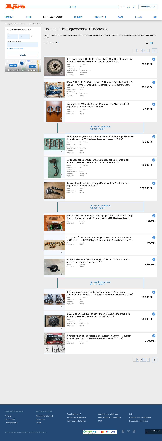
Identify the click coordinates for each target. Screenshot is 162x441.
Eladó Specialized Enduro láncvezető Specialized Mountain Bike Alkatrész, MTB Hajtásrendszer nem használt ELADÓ (98, 161)
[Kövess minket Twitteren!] (128, 431)
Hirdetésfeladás (148, 7)
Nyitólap (7, 24)
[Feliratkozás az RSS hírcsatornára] (134, 431)
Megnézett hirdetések (44, 416)
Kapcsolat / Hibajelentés (76, 418)
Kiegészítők (100, 17)
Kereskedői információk (138, 421)
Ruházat (78, 17)
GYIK (100, 421)
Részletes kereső (74, 414)
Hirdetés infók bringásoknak (140, 418)
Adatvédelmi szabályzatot (108, 414)
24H (155, 17)
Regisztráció (10, 419)
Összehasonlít (155, 431)
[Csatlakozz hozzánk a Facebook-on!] (123, 431)
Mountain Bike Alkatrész (34, 24)
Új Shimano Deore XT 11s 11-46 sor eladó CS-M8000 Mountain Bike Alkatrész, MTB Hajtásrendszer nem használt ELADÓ (99, 60)
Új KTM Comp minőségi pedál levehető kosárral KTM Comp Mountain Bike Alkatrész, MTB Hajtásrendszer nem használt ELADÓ (99, 293)
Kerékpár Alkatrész (19, 24)
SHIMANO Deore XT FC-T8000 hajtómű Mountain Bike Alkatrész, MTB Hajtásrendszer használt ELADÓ (98, 260)
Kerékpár (9, 17)
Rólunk (38, 423)
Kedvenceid (40, 419)
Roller (138, 17)
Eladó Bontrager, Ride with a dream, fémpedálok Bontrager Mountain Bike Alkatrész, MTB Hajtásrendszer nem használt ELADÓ (100, 138)
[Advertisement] (100, 384)
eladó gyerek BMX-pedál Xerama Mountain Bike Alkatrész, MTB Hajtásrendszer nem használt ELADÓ (97, 105)
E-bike (28, 17)
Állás (120, 17)
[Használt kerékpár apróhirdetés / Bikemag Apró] (15, 9)
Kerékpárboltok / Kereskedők (109, 418)
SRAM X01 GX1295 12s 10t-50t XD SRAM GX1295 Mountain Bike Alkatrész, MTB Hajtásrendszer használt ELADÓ (98, 315)
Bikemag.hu (42, 432)
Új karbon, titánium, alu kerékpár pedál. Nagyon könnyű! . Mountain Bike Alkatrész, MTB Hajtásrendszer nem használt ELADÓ (98, 337)
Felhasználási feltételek (76, 421)
